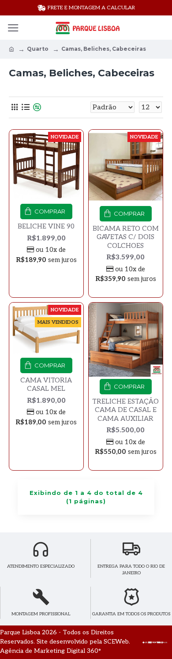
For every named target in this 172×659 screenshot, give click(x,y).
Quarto (38, 48)
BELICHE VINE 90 (46, 226)
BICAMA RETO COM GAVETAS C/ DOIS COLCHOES (126, 237)
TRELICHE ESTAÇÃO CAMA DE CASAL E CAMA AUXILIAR (125, 410)
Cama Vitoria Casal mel (46, 384)
